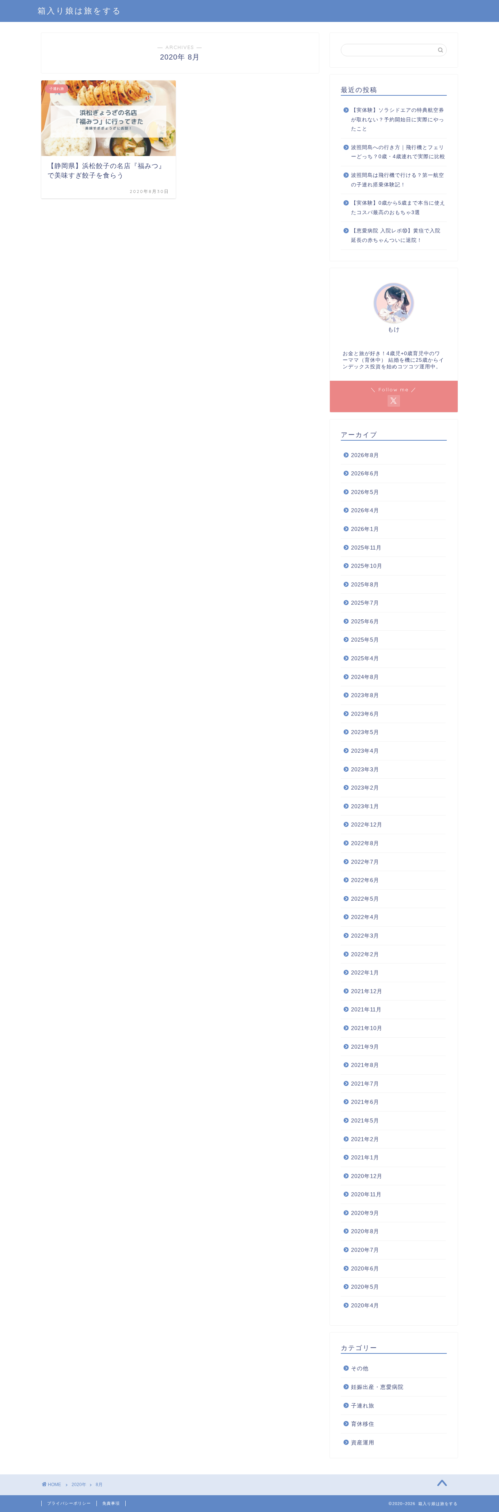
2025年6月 (365, 621)
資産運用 (362, 1442)
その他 (360, 1368)
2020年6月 (365, 1268)
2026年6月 (365, 473)
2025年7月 (365, 603)
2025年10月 (366, 566)
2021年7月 (365, 1083)
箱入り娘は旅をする (80, 10)
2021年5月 (365, 1120)
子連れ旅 (362, 1405)
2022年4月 (365, 917)
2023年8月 (365, 695)
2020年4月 (365, 1305)
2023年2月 (365, 788)
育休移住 (362, 1424)
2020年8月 (365, 1231)
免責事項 (111, 1503)
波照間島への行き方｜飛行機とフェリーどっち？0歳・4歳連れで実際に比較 (398, 152)
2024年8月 (365, 677)
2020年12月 (366, 1176)
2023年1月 (365, 806)
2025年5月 (365, 640)
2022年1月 (365, 972)
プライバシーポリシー (69, 1503)
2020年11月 (366, 1194)
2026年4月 (365, 510)
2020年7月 (365, 1250)
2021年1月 (365, 1157)
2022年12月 (366, 824)
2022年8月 (365, 843)
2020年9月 (365, 1213)
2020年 (79, 1484)
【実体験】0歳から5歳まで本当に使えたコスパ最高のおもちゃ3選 (398, 207)
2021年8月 (365, 1065)
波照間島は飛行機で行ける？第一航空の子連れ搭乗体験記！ (397, 179)
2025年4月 (365, 658)
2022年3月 (365, 935)
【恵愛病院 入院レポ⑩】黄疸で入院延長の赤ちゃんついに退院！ (396, 235)
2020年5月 (365, 1287)
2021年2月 (365, 1139)
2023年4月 (365, 751)
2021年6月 (365, 1102)
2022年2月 (365, 954)
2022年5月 (365, 899)
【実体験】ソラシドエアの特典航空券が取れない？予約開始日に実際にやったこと (397, 119)
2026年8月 (365, 455)
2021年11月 (366, 1009)
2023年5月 (365, 732)
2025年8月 (365, 584)
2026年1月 (365, 529)
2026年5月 (365, 492)
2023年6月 (365, 714)
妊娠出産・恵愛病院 (377, 1387)
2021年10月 (366, 1028)
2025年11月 (366, 547)
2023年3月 (365, 769)
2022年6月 (365, 880)
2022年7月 (365, 862)
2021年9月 (365, 1047)
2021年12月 (366, 991)
